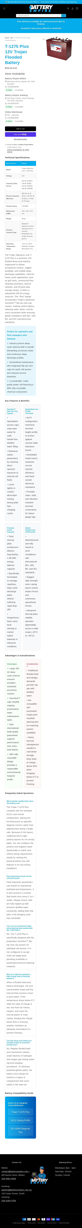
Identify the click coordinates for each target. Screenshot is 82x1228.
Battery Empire (21, 1223)
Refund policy (41, 1222)
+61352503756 (13, 103)
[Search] (63, 15)
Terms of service (52, 1222)
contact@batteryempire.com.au (16, 1171)
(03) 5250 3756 (9, 1201)
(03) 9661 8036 (9, 1179)
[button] (4, 8)
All (11, 38)
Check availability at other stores (18, 151)
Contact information (64, 1222)
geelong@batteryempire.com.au (17, 1190)
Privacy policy (32, 1222)
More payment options (20, 139)
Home (7, 38)
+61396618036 (13, 87)
